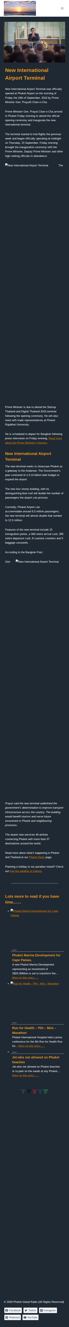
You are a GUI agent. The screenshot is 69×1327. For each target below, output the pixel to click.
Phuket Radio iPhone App (19, 1125)
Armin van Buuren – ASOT (19, 1242)
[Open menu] (62, 8)
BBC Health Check (15, 1219)
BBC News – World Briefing (20, 1184)
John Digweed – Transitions (20, 1256)
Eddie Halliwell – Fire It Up (20, 1249)
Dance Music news (15, 1132)
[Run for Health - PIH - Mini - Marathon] (37, 1001)
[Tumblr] (40, 1092)
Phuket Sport (11, 1146)
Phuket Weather (13, 1139)
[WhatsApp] (45, 1092)
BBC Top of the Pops (16, 1227)
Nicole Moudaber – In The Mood (23, 1277)
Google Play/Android (16, 1118)
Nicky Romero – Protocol (19, 1270)
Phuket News (37, 857)
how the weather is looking (25, 871)
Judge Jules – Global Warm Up (22, 1263)
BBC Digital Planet (15, 1192)
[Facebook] (23, 1092)
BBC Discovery (13, 1201)
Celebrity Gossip (14, 1153)
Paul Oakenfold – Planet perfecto (23, 1284)
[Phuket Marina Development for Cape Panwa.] (37, 928)
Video (7, 1160)
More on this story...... (25, 977)
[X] (28, 1092)
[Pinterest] (34, 1092)
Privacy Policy (12, 1322)
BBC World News (14, 1175)
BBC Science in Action (17, 1210)
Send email (32, 1322)
